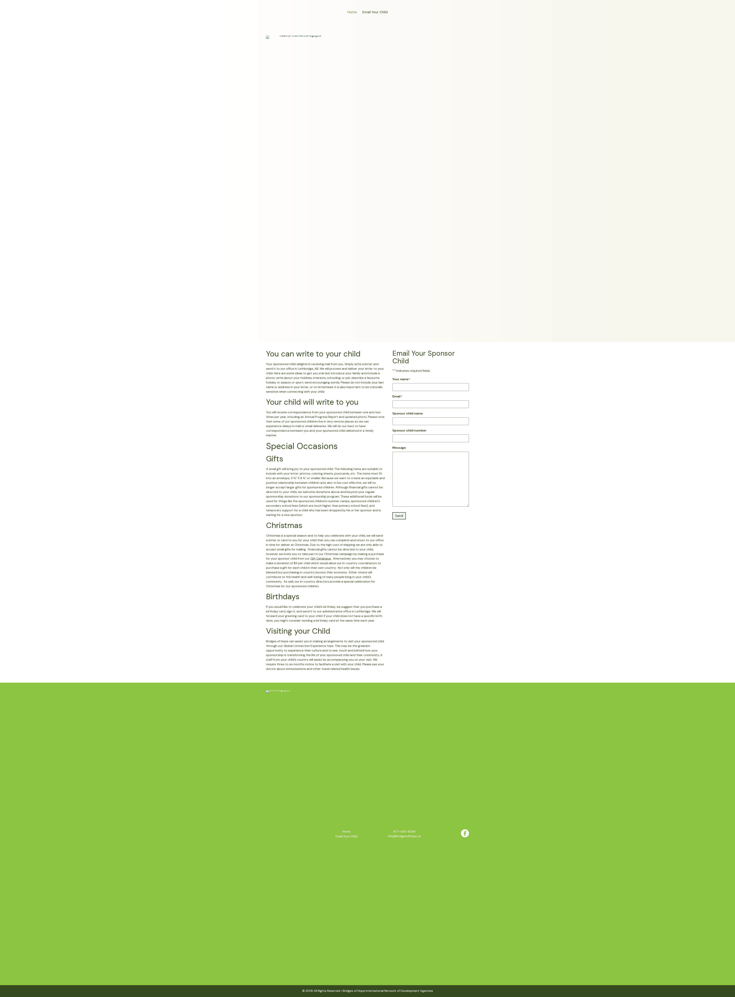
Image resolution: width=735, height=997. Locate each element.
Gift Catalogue (320, 559)
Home (352, 12)
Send (399, 515)
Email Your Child (375, 12)
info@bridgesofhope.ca (404, 836)
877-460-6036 (404, 831)
